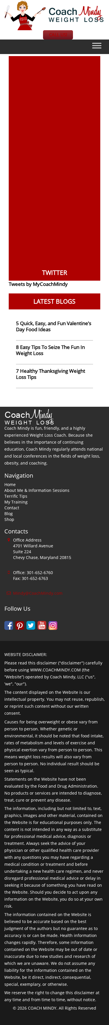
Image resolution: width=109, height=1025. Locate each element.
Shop (9, 519)
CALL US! (58, 35)
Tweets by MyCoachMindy (38, 284)
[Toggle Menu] (96, 45)
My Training (16, 502)
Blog (8, 513)
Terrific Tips (15, 496)
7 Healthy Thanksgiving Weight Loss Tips (50, 374)
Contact (11, 507)
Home (10, 484)
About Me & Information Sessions (36, 490)
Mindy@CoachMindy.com (37, 593)
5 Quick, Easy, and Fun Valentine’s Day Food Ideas (53, 326)
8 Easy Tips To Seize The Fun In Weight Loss (50, 350)
